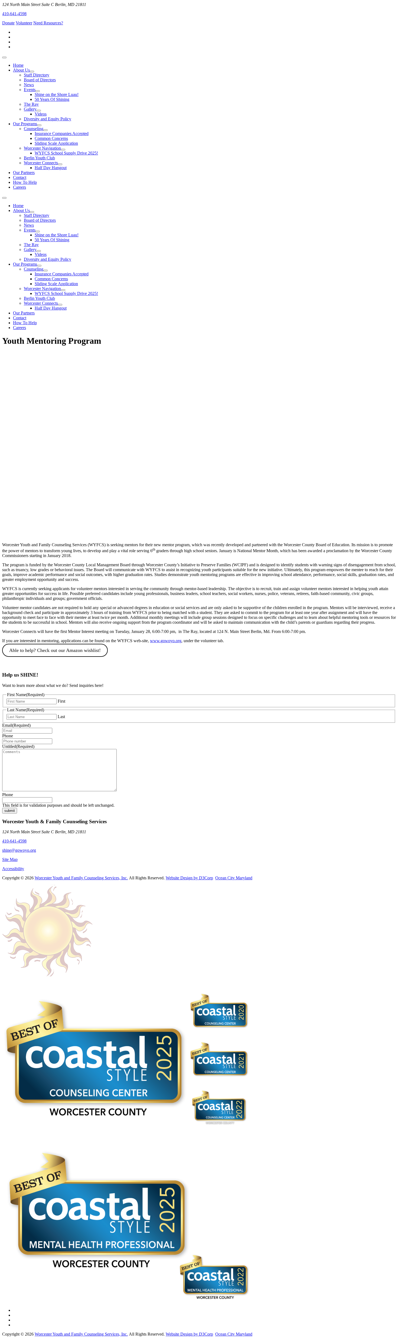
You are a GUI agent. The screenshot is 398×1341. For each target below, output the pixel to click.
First (61, 701)
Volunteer (24, 23)
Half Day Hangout (51, 167)
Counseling (33, 128)
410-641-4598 (14, 13)
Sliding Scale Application (56, 143)
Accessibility (13, 868)
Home (18, 65)
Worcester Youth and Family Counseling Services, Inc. (81, 878)
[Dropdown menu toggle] (32, 71)
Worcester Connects (41, 162)
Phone (7, 736)
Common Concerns (51, 138)
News (29, 84)
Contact (19, 177)
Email (16, 725)
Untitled (18, 746)
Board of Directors (40, 80)
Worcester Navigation (42, 148)
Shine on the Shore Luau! (57, 94)
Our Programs (25, 123)
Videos (41, 114)
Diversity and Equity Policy (47, 119)
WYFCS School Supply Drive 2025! (66, 153)
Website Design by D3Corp (189, 878)
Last (61, 716)
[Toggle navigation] (4, 57)
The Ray (31, 104)
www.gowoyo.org (165, 640)
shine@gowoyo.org (19, 850)
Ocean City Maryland (233, 878)
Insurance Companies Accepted (62, 133)
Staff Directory (36, 75)
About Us (21, 70)
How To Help (25, 182)
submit (9, 811)
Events (29, 89)
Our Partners (24, 172)
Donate (8, 23)
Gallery (30, 109)
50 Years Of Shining (52, 99)
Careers (19, 187)
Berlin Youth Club (39, 158)
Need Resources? (48, 23)
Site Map (10, 859)
